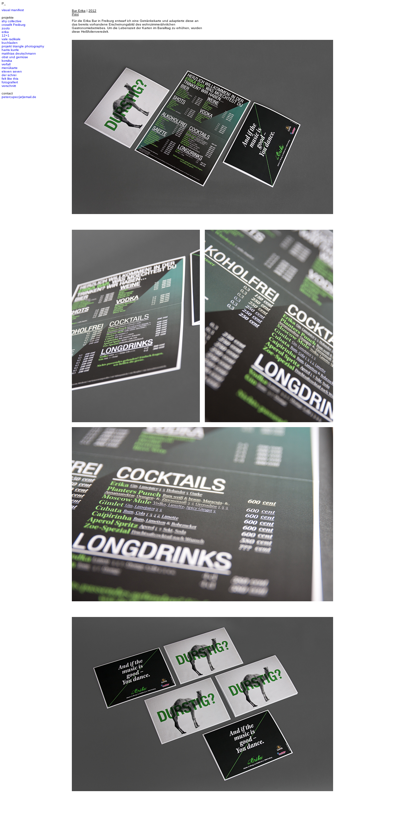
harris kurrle (10, 50)
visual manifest (13, 10)
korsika (7, 60)
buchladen (10, 42)
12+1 (5, 35)
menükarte (10, 68)
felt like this (10, 78)
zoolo (6, 28)
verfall (6, 64)
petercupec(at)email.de (19, 97)
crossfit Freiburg (13, 24)
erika (5, 32)
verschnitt (9, 86)
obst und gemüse (15, 57)
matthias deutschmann (19, 53)
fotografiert (10, 82)
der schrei (9, 75)
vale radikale (11, 39)
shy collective (12, 21)
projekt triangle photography (23, 46)
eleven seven (12, 71)
